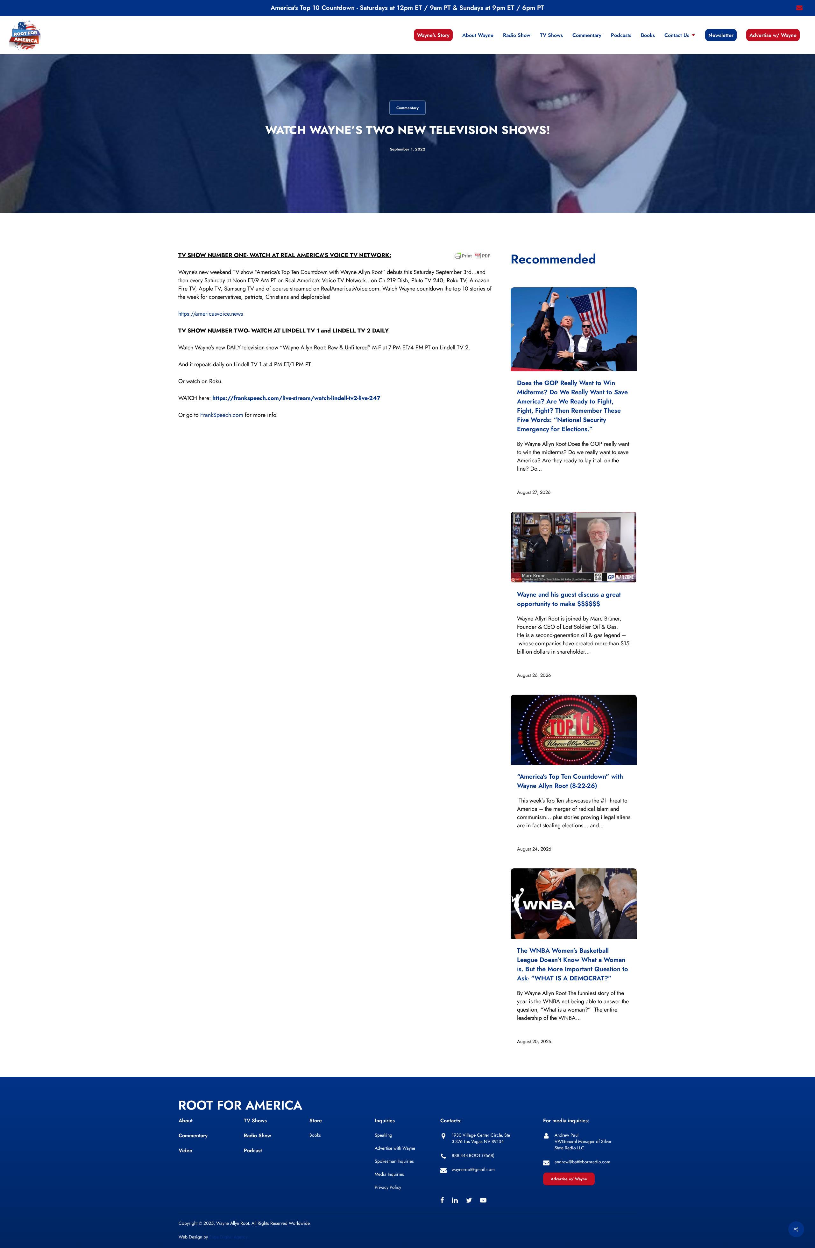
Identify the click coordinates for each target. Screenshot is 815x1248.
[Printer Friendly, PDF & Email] (472, 258)
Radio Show (257, 1135)
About (186, 1120)
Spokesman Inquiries (394, 1161)
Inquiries (385, 1120)
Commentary (407, 108)
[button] (569, 1179)
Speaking (383, 1135)
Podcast (253, 1150)
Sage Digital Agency (228, 1237)
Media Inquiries (389, 1174)
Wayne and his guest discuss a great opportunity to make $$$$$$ (569, 599)
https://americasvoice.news (210, 314)
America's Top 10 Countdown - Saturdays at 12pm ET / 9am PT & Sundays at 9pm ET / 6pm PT (407, 7)
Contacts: (451, 1120)
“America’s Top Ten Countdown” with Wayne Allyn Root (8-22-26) (570, 781)
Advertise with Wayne (395, 1148)
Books (315, 1135)
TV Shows (255, 1120)
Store (315, 1120)
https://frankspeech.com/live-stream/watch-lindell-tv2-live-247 (296, 398)
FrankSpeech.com (221, 415)
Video (185, 1150)
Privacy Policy (388, 1187)
